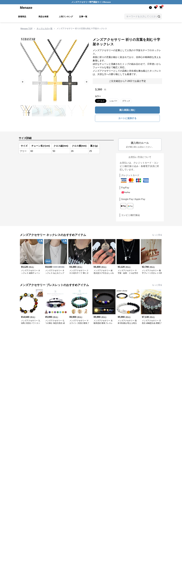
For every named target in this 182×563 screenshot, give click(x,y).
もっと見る (157, 235)
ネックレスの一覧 (44, 28)
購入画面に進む (127, 110)
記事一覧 (83, 16)
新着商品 (22, 16)
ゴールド (101, 101)
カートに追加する (127, 118)
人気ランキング (66, 16)
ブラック (126, 101)
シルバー (113, 101)
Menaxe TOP (26, 28)
